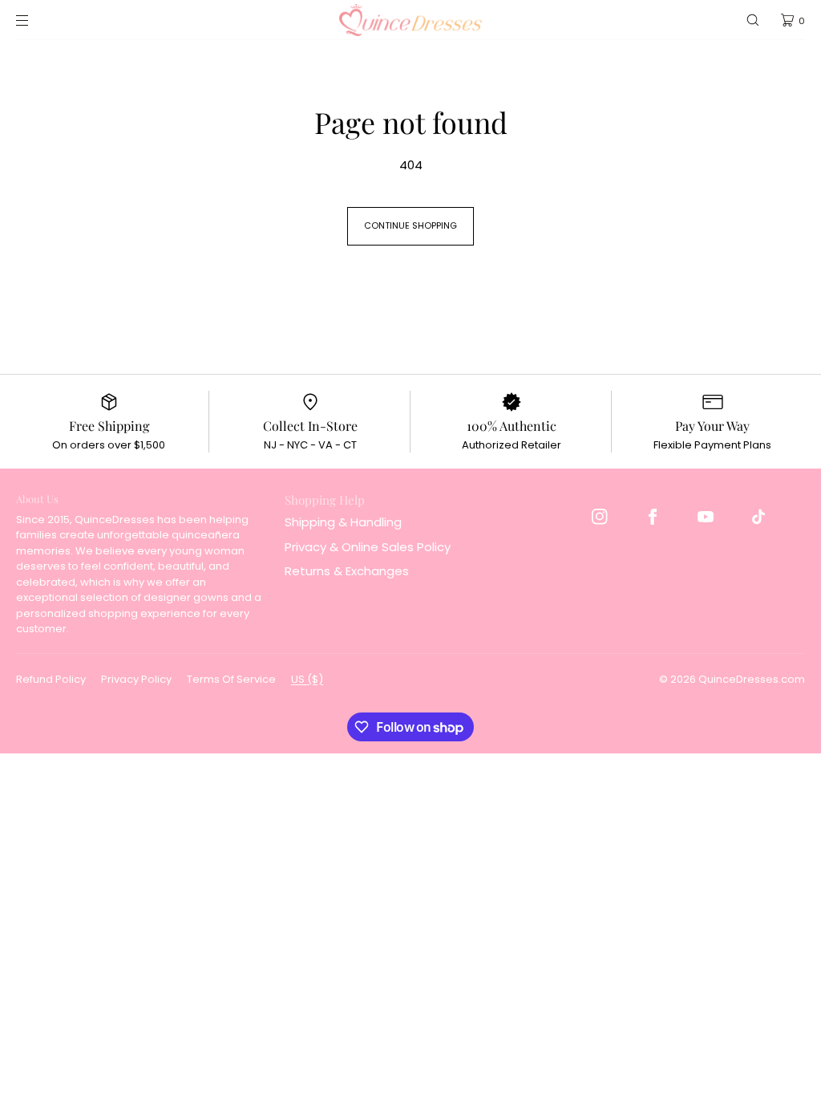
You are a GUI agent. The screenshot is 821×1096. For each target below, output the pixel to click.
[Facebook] (653, 517)
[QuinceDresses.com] (410, 20)
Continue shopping (410, 225)
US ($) (307, 679)
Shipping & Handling (343, 521)
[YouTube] (705, 517)
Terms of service (231, 679)
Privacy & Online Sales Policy (368, 546)
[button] (753, 20)
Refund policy (51, 679)
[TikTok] (758, 517)
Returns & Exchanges (347, 570)
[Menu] (35, 20)
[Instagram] (600, 517)
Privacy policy (136, 679)
